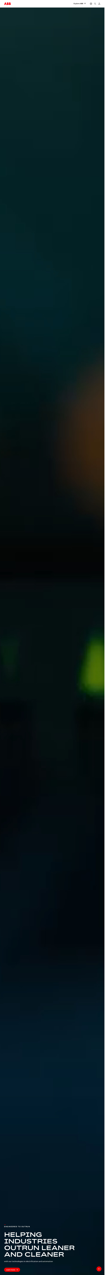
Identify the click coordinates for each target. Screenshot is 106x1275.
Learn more (10, 1270)
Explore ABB (78, 3)
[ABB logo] (7, 3)
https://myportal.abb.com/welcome (99, 4)
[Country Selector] (91, 4)
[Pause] (98, 1268)
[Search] (95, 4)
